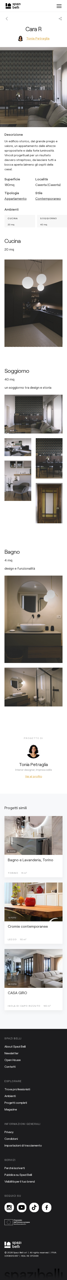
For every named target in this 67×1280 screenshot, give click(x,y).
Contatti (9, 1066)
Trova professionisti (17, 1089)
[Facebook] (46, 1207)
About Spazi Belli (15, 1046)
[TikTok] (34, 1207)
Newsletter (11, 1053)
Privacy (9, 1132)
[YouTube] (21, 1207)
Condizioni (11, 1138)
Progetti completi (15, 1102)
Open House (12, 1060)
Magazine (10, 1109)
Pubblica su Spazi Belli (18, 1174)
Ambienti (10, 1096)
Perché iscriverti (14, 1168)
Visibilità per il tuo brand (19, 1181)
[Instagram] (9, 1207)
